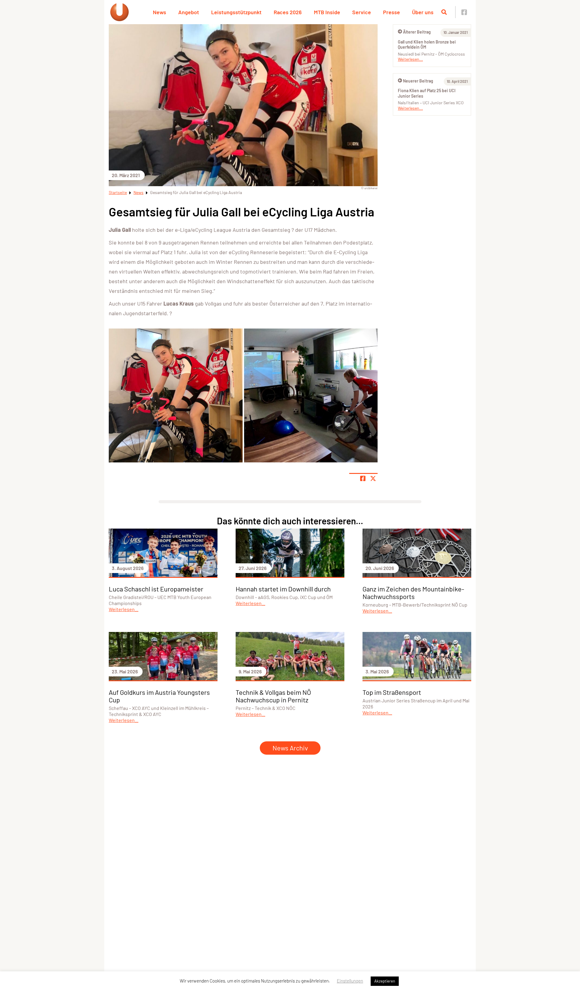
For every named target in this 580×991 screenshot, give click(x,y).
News (159, 12)
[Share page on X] (373, 478)
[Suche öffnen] (444, 12)
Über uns (422, 12)
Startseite (118, 192)
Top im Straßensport (391, 692)
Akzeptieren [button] (384, 981)
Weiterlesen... (410, 59)
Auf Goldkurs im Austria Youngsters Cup (159, 696)
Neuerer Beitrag (418, 80)
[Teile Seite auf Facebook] (362, 478)
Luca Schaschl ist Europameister (156, 589)
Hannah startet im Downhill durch (283, 589)
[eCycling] (176, 395)
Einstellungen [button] (350, 980)
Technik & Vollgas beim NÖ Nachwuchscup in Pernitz (273, 696)
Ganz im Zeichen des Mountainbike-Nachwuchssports (413, 592)
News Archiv (290, 748)
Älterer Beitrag (417, 31)
